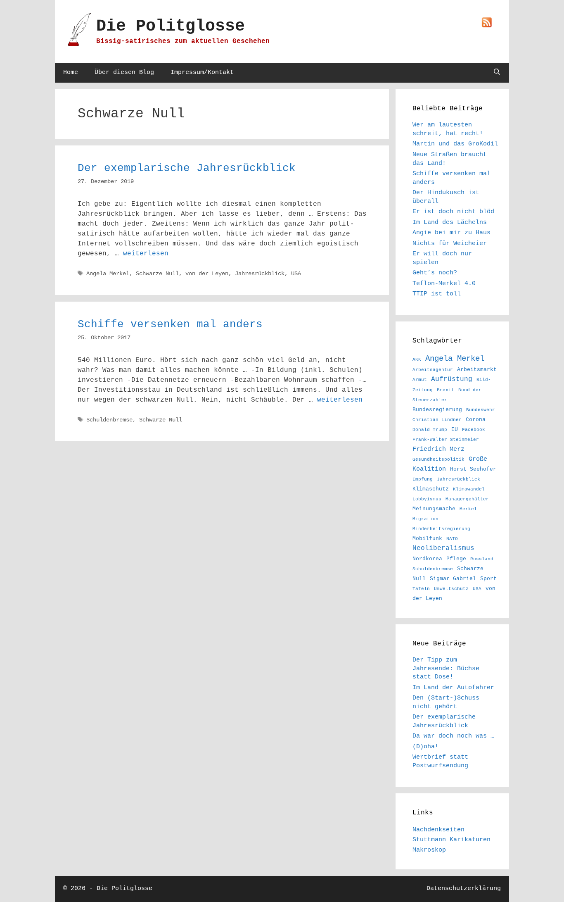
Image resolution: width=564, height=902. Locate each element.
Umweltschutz (451, 588)
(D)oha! (425, 746)
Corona (476, 419)
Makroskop (429, 850)
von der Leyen (206, 274)
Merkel (468, 509)
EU (454, 429)
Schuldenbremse (109, 420)
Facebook (473, 429)
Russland (481, 559)
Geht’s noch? (434, 272)
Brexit (445, 390)
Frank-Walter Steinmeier (445, 439)
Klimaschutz (430, 489)
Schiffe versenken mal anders (170, 324)
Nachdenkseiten (438, 829)
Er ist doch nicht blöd (453, 211)
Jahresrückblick (259, 274)
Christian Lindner (437, 419)
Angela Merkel (107, 274)
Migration (425, 518)
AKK (416, 359)
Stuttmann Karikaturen (451, 839)
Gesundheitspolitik (438, 459)
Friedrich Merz (438, 449)
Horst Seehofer (473, 469)
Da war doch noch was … (453, 736)
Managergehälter (467, 499)
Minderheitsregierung (441, 528)
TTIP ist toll (436, 293)
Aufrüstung (451, 379)
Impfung (422, 479)
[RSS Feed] (487, 23)
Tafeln (421, 588)
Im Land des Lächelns (449, 222)
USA (296, 274)
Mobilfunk (427, 538)
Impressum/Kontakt (202, 72)
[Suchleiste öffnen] (497, 73)
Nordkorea (427, 559)
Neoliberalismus (443, 548)
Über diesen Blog (124, 72)
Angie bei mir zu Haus (451, 232)
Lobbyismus (426, 499)
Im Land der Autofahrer (453, 687)
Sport (488, 579)
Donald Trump (429, 429)
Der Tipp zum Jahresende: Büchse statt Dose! (445, 668)
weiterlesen (145, 253)
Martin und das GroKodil (455, 143)
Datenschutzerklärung (464, 888)
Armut (419, 379)
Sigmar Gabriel (453, 579)
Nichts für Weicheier (449, 243)
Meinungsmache (433, 509)
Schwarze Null (157, 274)
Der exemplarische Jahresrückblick (187, 168)
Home (70, 72)
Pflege (456, 559)
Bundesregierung (437, 410)
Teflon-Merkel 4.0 (444, 283)
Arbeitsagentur (432, 369)
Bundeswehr (480, 409)
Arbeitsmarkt (477, 370)
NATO (452, 538)
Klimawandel (469, 489)
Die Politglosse (170, 26)
